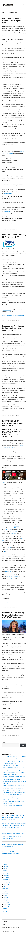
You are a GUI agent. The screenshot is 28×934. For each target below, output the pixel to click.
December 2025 (6, 877)
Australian (9, 229)
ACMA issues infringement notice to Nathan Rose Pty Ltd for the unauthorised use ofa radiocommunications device (14, 758)
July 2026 (5, 864)
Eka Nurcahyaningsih (7, 833)
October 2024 (6, 902)
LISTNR (8, 524)
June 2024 (5, 910)
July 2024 (5, 908)
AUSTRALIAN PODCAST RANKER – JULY (13, 761)
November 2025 (6, 879)
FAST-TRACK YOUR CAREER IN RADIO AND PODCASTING (12, 423)
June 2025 (5, 888)
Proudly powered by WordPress (8, 931)
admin (3, 844)
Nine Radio (8, 547)
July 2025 (5, 886)
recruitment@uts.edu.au (8, 193)
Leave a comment (15, 229)
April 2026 (5, 870)
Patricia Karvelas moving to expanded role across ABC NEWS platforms (13, 614)
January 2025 (6, 897)
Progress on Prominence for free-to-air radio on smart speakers (13, 328)
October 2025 (6, 881)
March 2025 (5, 893)
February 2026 (6, 873)
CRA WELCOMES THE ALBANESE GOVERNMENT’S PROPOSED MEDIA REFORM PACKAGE (14, 781)
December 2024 (6, 899)
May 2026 (5, 868)
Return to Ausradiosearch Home (9, 918)
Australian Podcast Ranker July (9, 763)
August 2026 (6, 863)
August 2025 (6, 884)
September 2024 (6, 904)
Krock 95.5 (16, 526)
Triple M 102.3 (14, 527)
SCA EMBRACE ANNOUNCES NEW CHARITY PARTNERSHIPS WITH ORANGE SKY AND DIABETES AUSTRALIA (14, 825)
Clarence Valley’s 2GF (15, 460)
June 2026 (5, 866)
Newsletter (4, 921)
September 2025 (6, 882)
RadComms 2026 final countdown (10, 765)
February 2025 (6, 895)
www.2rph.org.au (7, 309)
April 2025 (5, 891)
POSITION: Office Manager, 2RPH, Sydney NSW (14, 235)
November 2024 (6, 901)
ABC (4, 551)
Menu (24, 4)
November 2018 (6, 911)
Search (3, 742)
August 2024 (6, 906)
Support (4, 924)
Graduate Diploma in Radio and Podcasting (11, 602)
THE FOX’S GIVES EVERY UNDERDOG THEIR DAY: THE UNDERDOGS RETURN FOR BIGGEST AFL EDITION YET (14, 794)
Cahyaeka (4, 824)
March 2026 (5, 872)
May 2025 (5, 890)
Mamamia (15, 531)
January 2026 (6, 875)
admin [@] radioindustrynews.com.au (10, 927)
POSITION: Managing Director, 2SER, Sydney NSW (12, 20)
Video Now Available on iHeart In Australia (12, 805)
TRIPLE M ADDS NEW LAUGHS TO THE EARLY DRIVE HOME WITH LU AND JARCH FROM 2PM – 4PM (13, 817)
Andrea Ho (4, 482)
